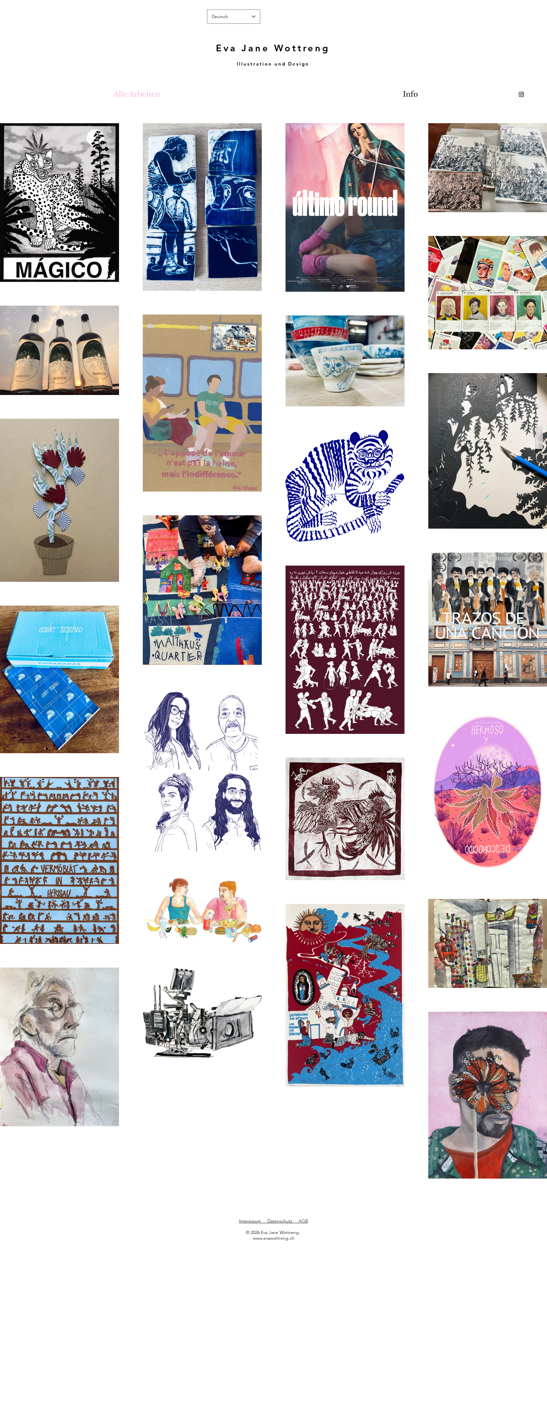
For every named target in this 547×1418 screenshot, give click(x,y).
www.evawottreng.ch (273, 1238)
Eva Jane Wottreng (273, 48)
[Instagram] (521, 94)
